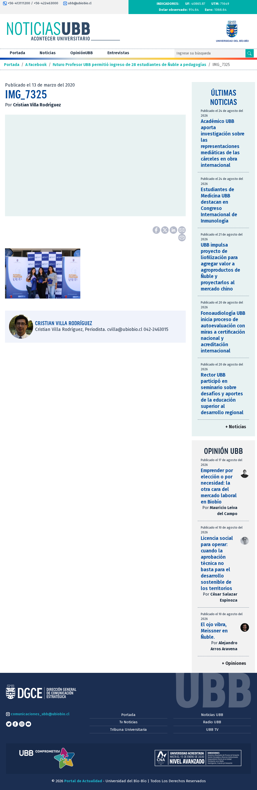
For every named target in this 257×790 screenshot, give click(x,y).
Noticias (48, 52)
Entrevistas (118, 52)
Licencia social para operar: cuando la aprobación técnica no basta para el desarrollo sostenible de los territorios (217, 563)
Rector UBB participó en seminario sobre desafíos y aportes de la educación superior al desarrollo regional (222, 393)
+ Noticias (235, 426)
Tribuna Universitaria (128, 729)
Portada (17, 52)
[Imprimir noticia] (182, 237)
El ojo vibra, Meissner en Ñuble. (214, 631)
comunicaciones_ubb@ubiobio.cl (39, 714)
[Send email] (182, 229)
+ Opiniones (234, 663)
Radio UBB (212, 722)
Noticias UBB (212, 714)
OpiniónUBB (81, 52)
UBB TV (212, 729)
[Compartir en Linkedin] (174, 229)
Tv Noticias (128, 722)
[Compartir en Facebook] (157, 229)
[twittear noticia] (165, 229)
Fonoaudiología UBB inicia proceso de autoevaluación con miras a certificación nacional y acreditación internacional (223, 332)
